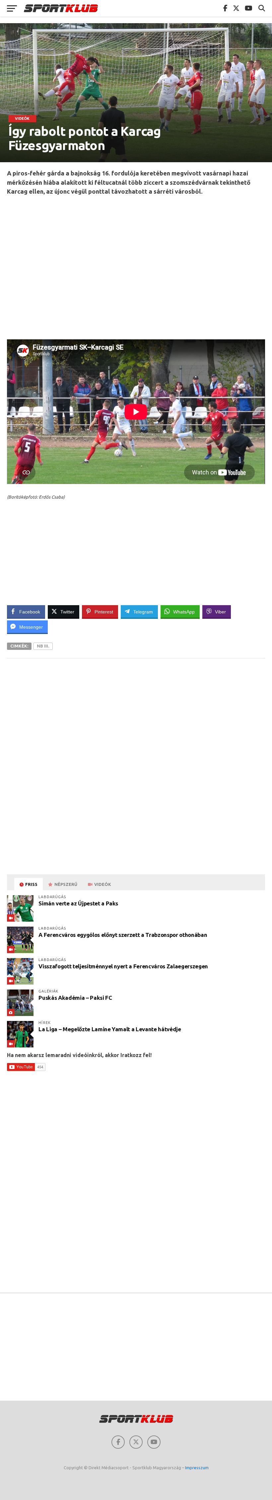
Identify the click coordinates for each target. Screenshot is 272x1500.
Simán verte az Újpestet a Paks (78, 903)
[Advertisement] (136, 267)
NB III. (43, 646)
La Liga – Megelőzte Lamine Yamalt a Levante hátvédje (109, 1029)
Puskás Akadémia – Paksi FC (75, 997)
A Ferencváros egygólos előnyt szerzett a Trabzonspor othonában (122, 935)
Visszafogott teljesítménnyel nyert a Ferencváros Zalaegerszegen (123, 966)
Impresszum (197, 1467)
